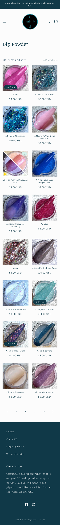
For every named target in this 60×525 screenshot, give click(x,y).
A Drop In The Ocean (15, 136)
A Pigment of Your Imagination (44, 181)
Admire (44, 224)
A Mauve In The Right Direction (44, 137)
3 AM (15, 94)
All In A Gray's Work (15, 351)
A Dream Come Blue (44, 94)
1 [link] (7, 411)
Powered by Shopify (38, 520)
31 (43, 411)
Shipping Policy (15, 446)
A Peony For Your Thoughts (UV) (15, 181)
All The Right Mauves (45, 392)
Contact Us (12, 439)
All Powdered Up (25, 520)
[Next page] (52, 411)
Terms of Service (15, 454)
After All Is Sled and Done (44, 268)
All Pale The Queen (15, 392)
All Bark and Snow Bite (15, 309)
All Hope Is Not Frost (44, 309)
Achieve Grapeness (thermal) (15, 225)
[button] (4, 21)
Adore (15, 268)
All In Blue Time (44, 351)
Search (10, 431)
